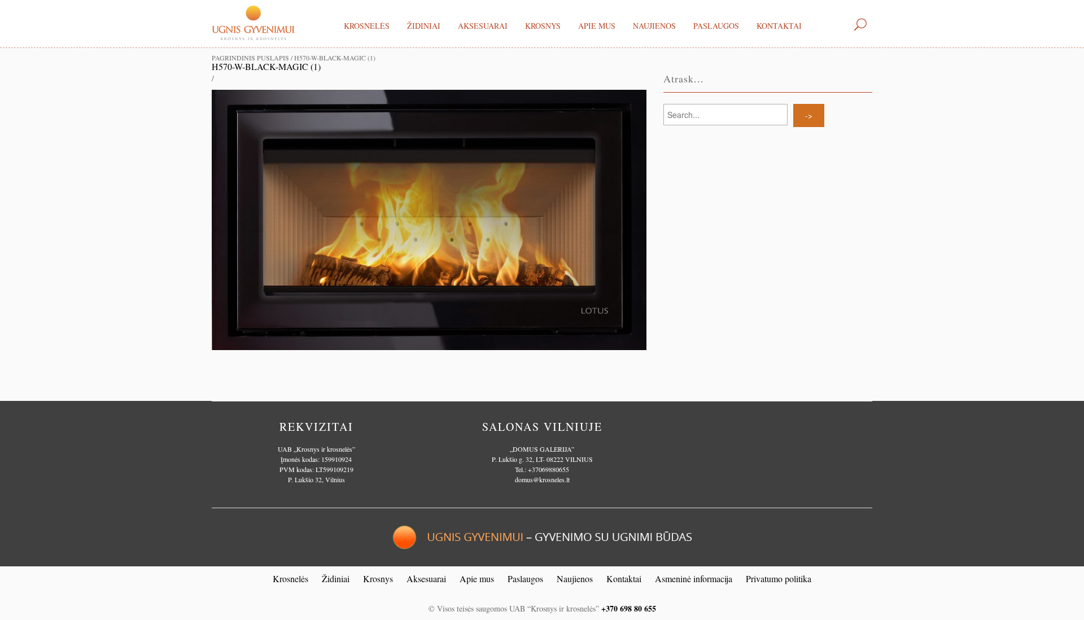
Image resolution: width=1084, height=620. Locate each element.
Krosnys (543, 25)
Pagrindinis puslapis (250, 57)
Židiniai (423, 25)
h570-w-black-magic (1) (266, 66)
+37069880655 (548, 469)
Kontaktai (779, 25)
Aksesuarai (483, 25)
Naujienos (654, 25)
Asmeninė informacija (693, 578)
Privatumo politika (778, 578)
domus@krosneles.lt (542, 479)
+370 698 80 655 (628, 608)
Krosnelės (367, 25)
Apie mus (596, 25)
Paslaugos (716, 25)
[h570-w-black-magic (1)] (429, 218)
